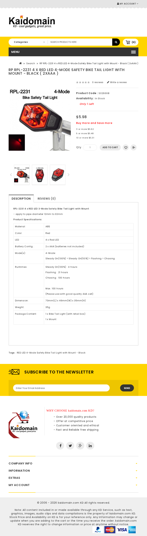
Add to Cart (110, 147)
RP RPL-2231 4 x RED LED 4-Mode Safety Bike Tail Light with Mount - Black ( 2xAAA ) (89, 63)
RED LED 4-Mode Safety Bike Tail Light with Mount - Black (51, 352)
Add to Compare (134, 147)
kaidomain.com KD (71, 503)
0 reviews (97, 82)
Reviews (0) (47, 198)
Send (127, 388)
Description (21, 198)
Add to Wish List (126, 147)
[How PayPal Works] (114, 529)
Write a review (118, 82)
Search (30, 63)
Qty (78, 147)
